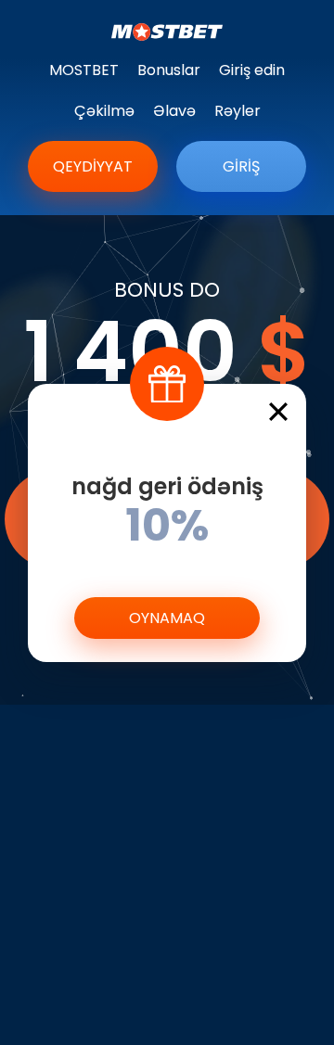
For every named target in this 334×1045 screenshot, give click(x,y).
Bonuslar (168, 70)
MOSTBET (84, 70)
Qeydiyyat (93, 166)
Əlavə (174, 110)
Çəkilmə (104, 110)
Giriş (241, 166)
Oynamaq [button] (167, 618)
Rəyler (237, 110)
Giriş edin (252, 70)
